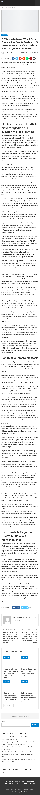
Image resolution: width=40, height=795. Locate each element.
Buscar (3, 721)
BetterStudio (24, 792)
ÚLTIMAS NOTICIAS (12, 781)
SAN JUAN (22, 781)
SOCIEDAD (5, 35)
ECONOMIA (30, 781)
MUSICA (32, 784)
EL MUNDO (25, 784)
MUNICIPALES (9, 784)
